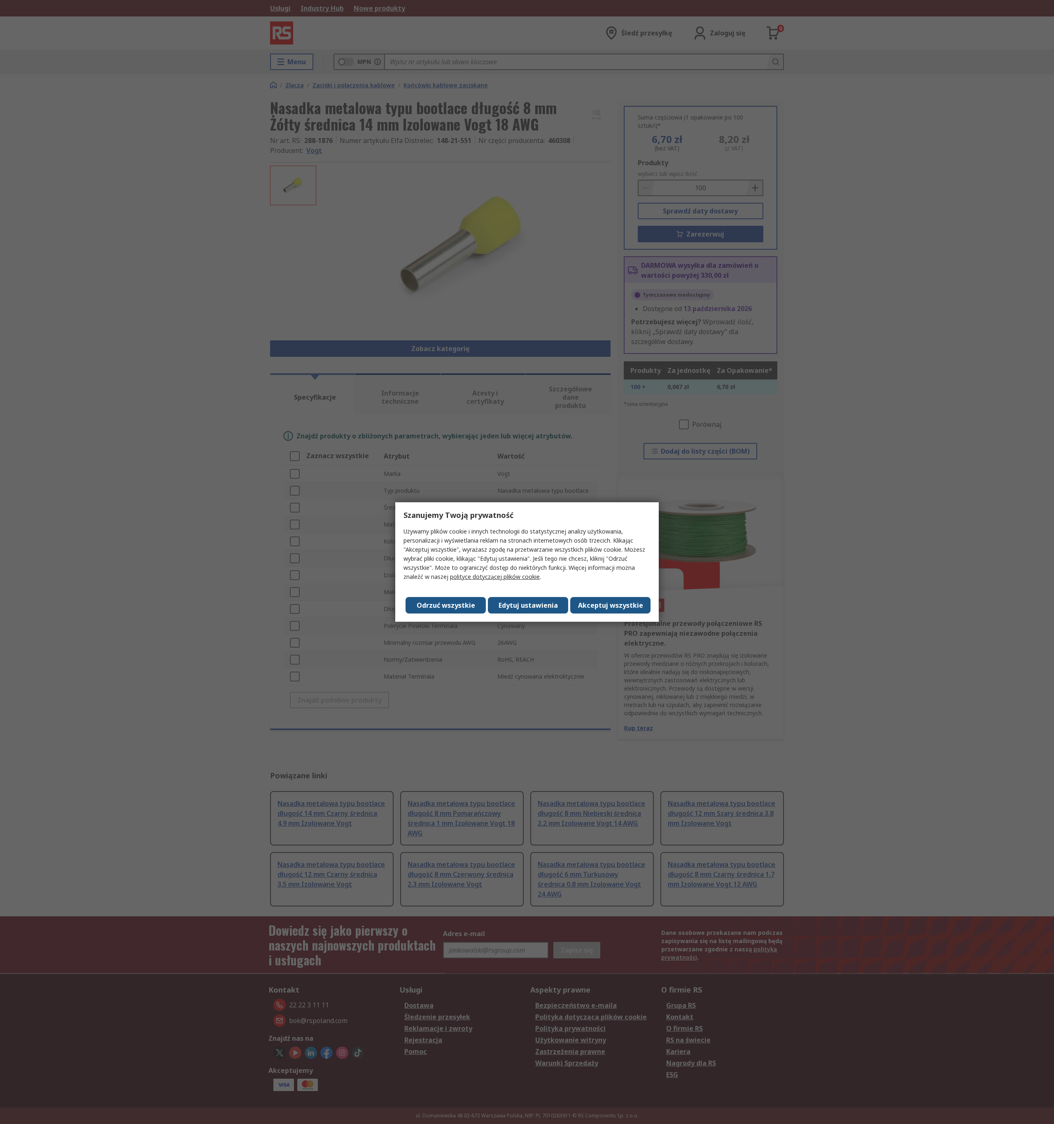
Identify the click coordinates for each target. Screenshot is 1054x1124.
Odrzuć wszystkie (446, 605)
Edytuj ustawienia (528, 605)
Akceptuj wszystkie (610, 605)
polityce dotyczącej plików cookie (495, 577)
